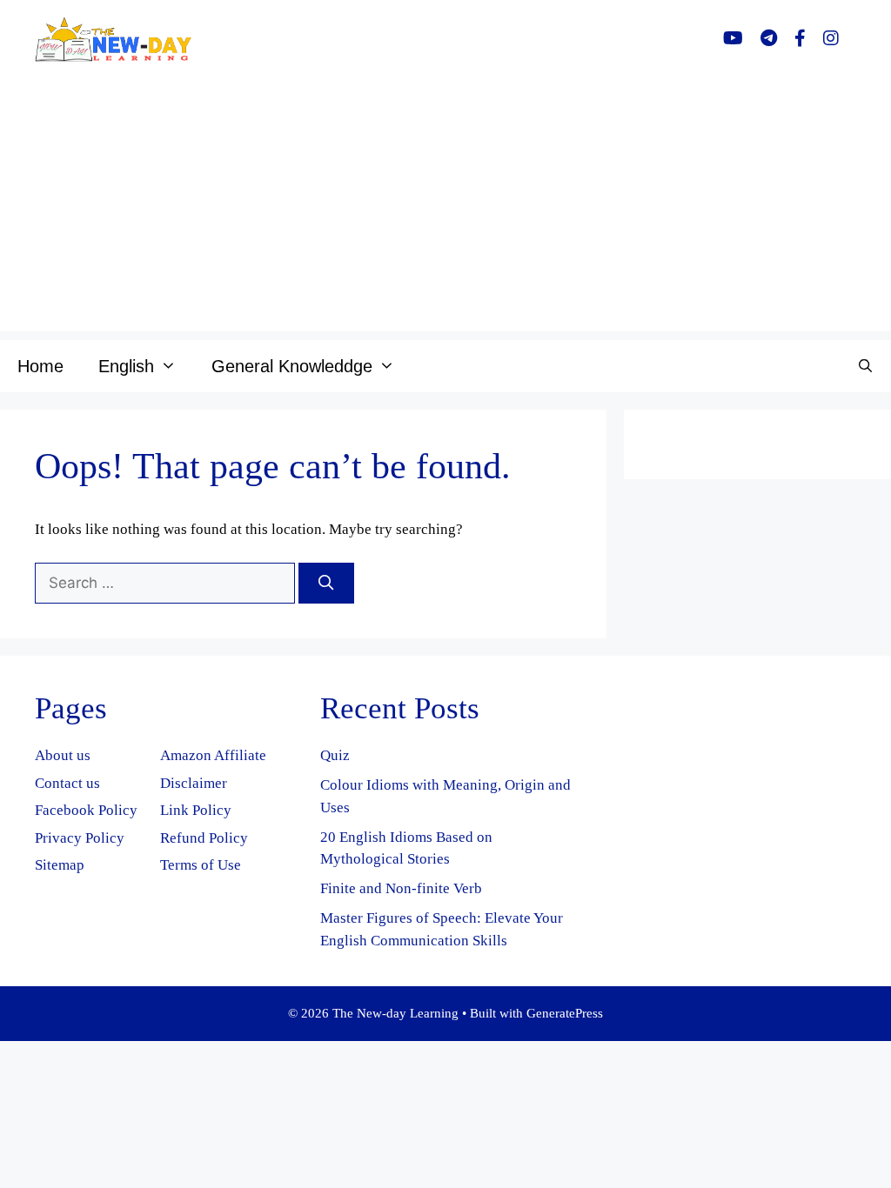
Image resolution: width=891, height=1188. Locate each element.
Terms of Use (200, 865)
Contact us (67, 783)
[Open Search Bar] (865, 366)
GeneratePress (564, 1013)
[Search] (326, 583)
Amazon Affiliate (213, 755)
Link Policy (195, 810)
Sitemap (59, 865)
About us (62, 755)
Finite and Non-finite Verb (401, 888)
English (126, 366)
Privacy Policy (79, 838)
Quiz (335, 755)
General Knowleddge (291, 366)
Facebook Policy (86, 810)
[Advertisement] (445, 209)
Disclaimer (193, 783)
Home (40, 366)
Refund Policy (204, 838)
